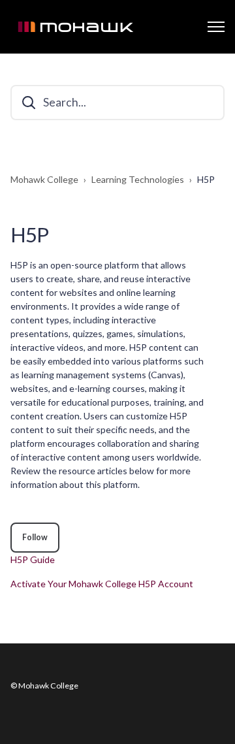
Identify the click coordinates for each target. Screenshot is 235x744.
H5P (206, 179)
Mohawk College (44, 179)
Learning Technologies (137, 179)
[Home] (75, 26)
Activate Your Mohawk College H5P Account (101, 583)
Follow (35, 537)
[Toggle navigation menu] (216, 27)
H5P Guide (32, 559)
